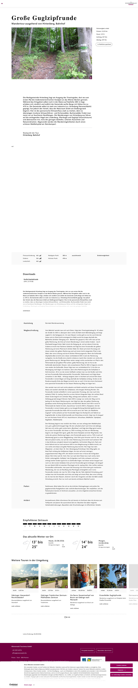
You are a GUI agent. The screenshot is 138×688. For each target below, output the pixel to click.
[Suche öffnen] (10, 3)
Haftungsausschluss (34, 661)
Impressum (15, 661)
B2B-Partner (25, 657)
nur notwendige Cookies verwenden (121, 674)
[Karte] (6, 3)
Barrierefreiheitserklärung (61, 661)
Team (18, 657)
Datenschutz (23, 661)
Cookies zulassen (121, 665)
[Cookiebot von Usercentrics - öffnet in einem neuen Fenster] (14, 685)
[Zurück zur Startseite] (130, 3)
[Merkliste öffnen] (8, 3)
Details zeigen (28, 685)
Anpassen (120, 670)
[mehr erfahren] (25, 585)
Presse (13, 657)
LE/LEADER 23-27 (46, 661)
